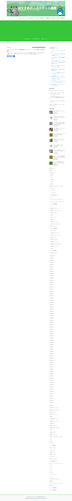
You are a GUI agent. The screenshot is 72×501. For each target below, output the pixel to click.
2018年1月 (51, 380)
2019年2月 (51, 353)
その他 (51, 248)
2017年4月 (51, 400)
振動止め (51, 183)
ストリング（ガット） (53, 230)
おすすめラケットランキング (54, 478)
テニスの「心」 (53, 188)
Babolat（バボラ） (53, 212)
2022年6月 (51, 264)
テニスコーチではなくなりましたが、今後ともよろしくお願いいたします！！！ (57, 93)
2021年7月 (51, 289)
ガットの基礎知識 (53, 250)
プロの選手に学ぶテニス (54, 461)
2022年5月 (51, 266)
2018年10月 (52, 362)
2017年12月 (52, 382)
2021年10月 (52, 282)
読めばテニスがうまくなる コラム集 (39, 47)
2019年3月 (51, 351)
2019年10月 (52, 335)
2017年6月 (51, 395)
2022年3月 (51, 271)
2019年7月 (51, 342)
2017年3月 (51, 402)
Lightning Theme (35, 498)
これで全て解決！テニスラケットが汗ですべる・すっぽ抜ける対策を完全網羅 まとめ (58, 62)
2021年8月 (51, 286)
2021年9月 (51, 284)
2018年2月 (51, 378)
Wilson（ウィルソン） (54, 226)
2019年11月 (52, 333)
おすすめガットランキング (54, 232)
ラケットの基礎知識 (53, 228)
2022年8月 (51, 260)
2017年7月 (51, 393)
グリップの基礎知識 (53, 203)
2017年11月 (52, 384)
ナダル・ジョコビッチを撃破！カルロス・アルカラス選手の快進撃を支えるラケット (59, 157)
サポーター (52, 179)
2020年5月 (51, 320)
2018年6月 (51, 369)
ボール (51, 177)
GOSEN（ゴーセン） (54, 252)
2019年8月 (51, 340)
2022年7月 (51, 262)
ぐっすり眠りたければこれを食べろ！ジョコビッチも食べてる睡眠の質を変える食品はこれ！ (57, 97)
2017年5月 (51, 398)
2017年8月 (51, 391)
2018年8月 (51, 364)
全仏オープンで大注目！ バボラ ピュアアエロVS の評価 (57, 105)
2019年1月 (51, 355)
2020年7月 (51, 315)
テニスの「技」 (53, 190)
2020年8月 (51, 313)
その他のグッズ (52, 172)
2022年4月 (51, 269)
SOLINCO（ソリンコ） (54, 246)
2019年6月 (51, 344)
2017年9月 (51, 389)
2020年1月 (51, 329)
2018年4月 (51, 373)
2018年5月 (51, 371)
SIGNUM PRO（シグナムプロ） (55, 427)
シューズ (51, 181)
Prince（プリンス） (53, 217)
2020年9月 (51, 311)
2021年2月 (51, 300)
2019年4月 (51, 349)
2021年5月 (51, 293)
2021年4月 (51, 295)
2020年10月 (52, 309)
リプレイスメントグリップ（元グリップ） (57, 201)
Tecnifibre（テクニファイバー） (55, 210)
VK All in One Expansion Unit (43, 498)
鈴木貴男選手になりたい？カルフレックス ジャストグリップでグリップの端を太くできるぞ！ (58, 77)
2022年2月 (51, 273)
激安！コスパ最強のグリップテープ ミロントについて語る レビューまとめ (59, 151)
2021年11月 (52, 280)
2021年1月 (51, 302)
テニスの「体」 (53, 192)
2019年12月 (52, 331)
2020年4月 (51, 322)
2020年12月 (52, 304)
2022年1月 (51, 275)
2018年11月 (52, 360)
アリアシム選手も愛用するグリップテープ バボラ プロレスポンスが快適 (59, 162)
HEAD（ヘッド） (53, 219)
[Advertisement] (36, 28)
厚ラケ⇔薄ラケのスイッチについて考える (57, 90)
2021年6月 (51, 291)
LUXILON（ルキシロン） (54, 239)
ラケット (51, 206)
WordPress (30, 498)
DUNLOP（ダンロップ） (54, 208)
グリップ (51, 197)
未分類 (51, 170)
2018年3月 (51, 375)
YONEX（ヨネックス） (54, 221)
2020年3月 (51, 324)
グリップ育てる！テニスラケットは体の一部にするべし (57, 102)
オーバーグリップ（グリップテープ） (56, 199)
